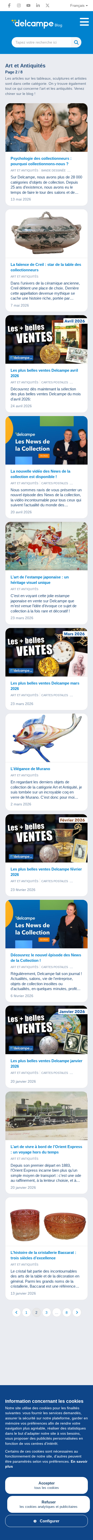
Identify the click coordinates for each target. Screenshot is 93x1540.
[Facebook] (9, 5)
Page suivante (76, 1312)
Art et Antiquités (24, 170)
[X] (47, 5)
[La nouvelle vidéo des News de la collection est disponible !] (46, 440)
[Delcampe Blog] (46, 24)
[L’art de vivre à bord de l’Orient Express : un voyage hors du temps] (46, 1116)
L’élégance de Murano (30, 768)
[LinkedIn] (38, 5)
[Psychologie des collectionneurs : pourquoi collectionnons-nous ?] (46, 127)
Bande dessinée (53, 170)
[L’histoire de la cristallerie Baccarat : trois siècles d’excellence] (46, 1221)
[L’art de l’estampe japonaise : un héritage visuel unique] (46, 546)
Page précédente (16, 1312)
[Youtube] (28, 5)
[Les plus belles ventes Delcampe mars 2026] (46, 652)
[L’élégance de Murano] (46, 738)
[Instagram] (19, 5)
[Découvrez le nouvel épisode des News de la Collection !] (46, 924)
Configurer (49, 1521)
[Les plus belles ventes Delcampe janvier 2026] (46, 1030)
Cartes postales (54, 382)
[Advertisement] (46, 1379)
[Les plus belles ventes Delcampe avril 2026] (46, 339)
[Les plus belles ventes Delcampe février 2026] (46, 838)
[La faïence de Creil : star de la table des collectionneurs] (46, 233)
